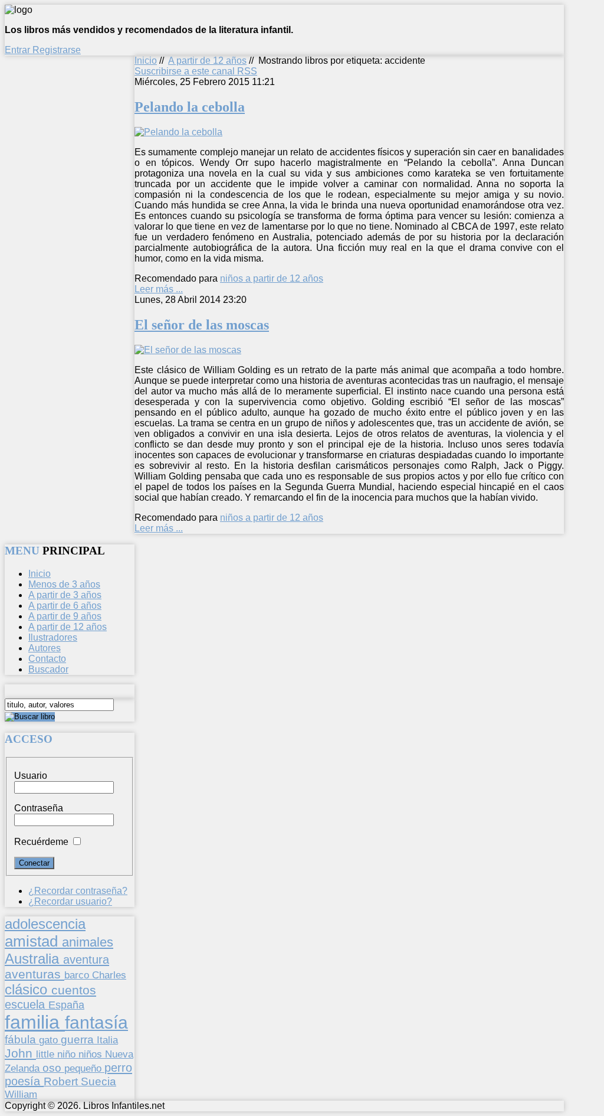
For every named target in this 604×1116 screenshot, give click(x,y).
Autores (44, 648)
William (21, 1094)
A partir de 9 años (64, 616)
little (46, 1054)
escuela (26, 1004)
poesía (24, 1081)
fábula (22, 1039)
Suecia (98, 1081)
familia (35, 1022)
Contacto (47, 659)
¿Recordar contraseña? (77, 891)
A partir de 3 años (64, 595)
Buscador (48, 669)
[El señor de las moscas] (187, 350)
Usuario (30, 776)
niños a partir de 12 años (271, 278)
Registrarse (56, 50)
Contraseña (38, 808)
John (20, 1053)
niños (91, 1054)
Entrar (18, 50)
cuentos (73, 990)
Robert (62, 1081)
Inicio (145, 61)
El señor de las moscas (201, 324)
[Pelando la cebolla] (178, 132)
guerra (79, 1039)
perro (118, 1067)
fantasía (96, 1022)
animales (87, 942)
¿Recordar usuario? (70, 901)
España (66, 1005)
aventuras (34, 974)
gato (50, 1040)
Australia (34, 959)
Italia (107, 1040)
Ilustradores (52, 637)
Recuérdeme (41, 842)
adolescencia (45, 924)
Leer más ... (158, 289)
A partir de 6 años (64, 606)
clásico (28, 989)
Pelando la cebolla (189, 107)
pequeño (84, 1068)
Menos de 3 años (64, 584)
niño (67, 1054)
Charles (109, 975)
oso (53, 1068)
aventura (86, 959)
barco (78, 975)
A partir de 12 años (207, 61)
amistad (33, 941)
